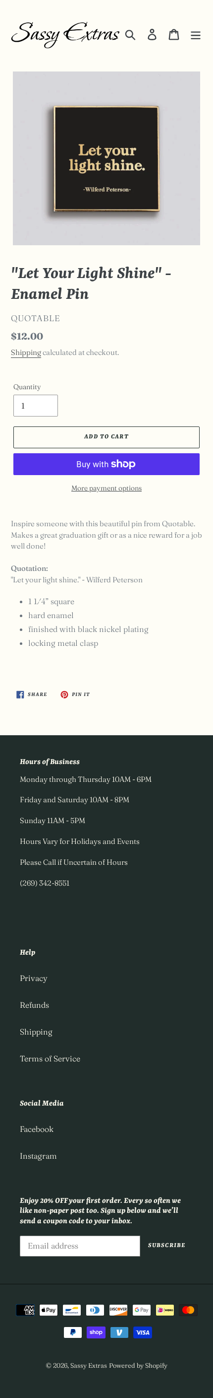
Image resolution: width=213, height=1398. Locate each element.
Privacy (34, 978)
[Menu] (196, 34)
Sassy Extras (88, 1365)
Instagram (38, 1156)
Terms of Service (50, 1058)
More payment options (106, 488)
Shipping (26, 352)
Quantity (27, 386)
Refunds (34, 1005)
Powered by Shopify (138, 1365)
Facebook (36, 1129)
